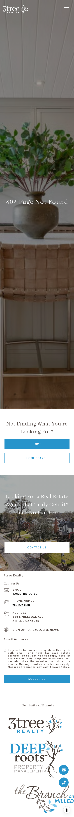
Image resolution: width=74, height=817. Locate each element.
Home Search (37, 458)
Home (37, 444)
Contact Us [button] (37, 547)
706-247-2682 (22, 605)
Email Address (16, 639)
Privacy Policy (59, 667)
